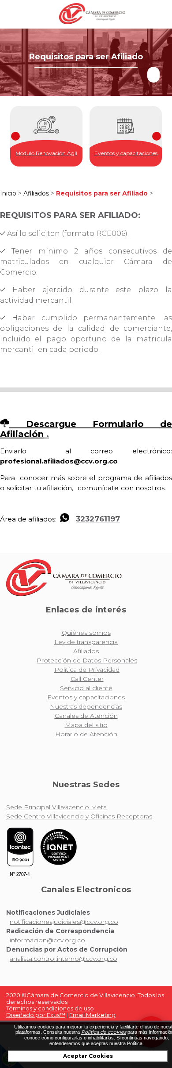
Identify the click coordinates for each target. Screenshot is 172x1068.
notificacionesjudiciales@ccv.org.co (64, 922)
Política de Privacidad (87, 669)
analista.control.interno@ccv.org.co (63, 959)
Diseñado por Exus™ (35, 1014)
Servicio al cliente (86, 688)
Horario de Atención (86, 734)
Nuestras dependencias (86, 706)
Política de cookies (103, 1032)
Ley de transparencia (86, 642)
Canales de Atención (86, 716)
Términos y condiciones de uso (50, 1008)
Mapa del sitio (86, 725)
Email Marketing (92, 1014)
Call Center (87, 679)
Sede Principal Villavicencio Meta (56, 807)
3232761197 (98, 518)
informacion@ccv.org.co (47, 940)
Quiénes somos (86, 633)
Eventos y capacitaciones (86, 697)
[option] (46, 136)
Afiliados (86, 651)
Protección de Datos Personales (87, 660)
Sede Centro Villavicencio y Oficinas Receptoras (79, 816)
